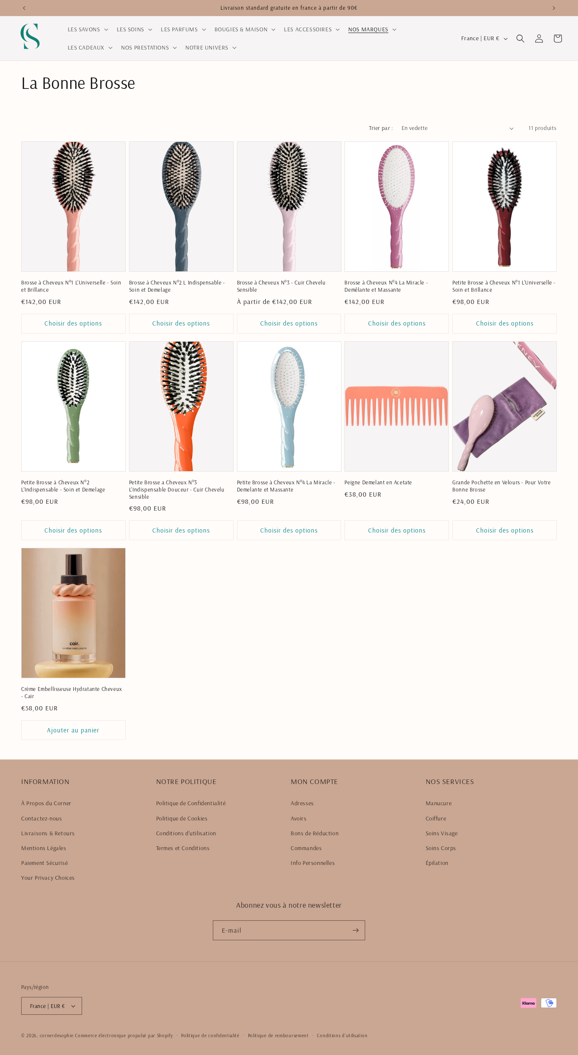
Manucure (439, 803)
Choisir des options (73, 323)
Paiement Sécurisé (44, 863)
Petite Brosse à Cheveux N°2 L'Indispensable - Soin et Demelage (63, 486)
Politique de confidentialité (210, 1035)
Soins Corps (441, 848)
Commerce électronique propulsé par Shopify (124, 1035)
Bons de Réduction (315, 833)
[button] (87, 29)
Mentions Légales (43, 848)
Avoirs (299, 818)
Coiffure (436, 818)
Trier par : (381, 128)
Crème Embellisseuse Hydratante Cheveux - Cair (71, 692)
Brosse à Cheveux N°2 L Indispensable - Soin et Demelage (177, 286)
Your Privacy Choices (48, 878)
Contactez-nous (41, 818)
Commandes (306, 848)
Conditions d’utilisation (342, 1035)
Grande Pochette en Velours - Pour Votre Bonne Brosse (501, 486)
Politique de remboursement (278, 1035)
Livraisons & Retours (48, 833)
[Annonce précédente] (24, 8)
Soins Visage (442, 833)
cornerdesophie (57, 1035)
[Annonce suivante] (554, 8)
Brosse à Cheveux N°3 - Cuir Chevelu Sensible (281, 286)
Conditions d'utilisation (186, 833)
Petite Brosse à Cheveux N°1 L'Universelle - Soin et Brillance (504, 286)
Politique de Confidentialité (191, 803)
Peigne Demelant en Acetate (378, 482)
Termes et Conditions (183, 848)
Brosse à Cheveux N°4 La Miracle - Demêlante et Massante (386, 286)
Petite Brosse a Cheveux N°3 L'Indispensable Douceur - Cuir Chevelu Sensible (177, 489)
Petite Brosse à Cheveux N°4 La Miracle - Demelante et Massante (286, 486)
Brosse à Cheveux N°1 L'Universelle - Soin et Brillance (71, 286)
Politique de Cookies (182, 818)
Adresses (302, 803)
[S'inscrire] (355, 930)
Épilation (437, 863)
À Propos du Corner (46, 803)
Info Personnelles (313, 863)
